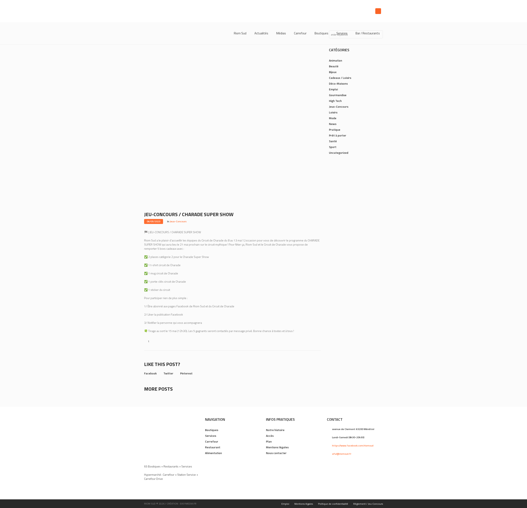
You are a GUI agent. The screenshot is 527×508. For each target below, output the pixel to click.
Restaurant (212, 447)
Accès (270, 435)
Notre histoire (275, 430)
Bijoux (333, 72)
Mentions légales (277, 447)
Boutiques (211, 430)
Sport (332, 147)
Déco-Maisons (338, 83)
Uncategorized (338, 152)
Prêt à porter (337, 135)
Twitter (168, 373)
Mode (332, 118)
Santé (333, 141)
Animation (335, 60)
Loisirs (333, 112)
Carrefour (211, 441)
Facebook (150, 373)
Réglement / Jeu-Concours (368, 504)
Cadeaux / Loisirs (340, 78)
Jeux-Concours (178, 221)
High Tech (335, 101)
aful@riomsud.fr (341, 454)
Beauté (333, 66)
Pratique (334, 129)
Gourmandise (337, 95)
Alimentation (213, 453)
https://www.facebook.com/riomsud (352, 445)
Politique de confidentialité (333, 504)
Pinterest (186, 373)
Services (210, 435)
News (332, 124)
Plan (269, 441)
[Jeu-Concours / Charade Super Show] (232, 118)
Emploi (333, 89)
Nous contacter (276, 453)
